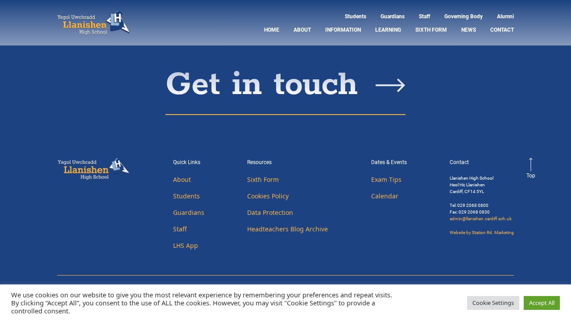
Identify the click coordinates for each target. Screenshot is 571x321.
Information (343, 29)
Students (355, 16)
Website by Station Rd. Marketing (482, 232)
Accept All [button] (541, 303)
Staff (424, 16)
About (302, 29)
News (468, 29)
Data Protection (270, 212)
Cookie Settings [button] (493, 303)
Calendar (384, 196)
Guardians (393, 16)
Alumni (505, 16)
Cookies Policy (268, 196)
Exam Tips (386, 179)
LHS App (185, 245)
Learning (388, 29)
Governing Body (463, 16)
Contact (502, 29)
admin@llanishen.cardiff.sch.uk (481, 218)
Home (271, 29)
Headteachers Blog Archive (287, 229)
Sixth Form (431, 29)
